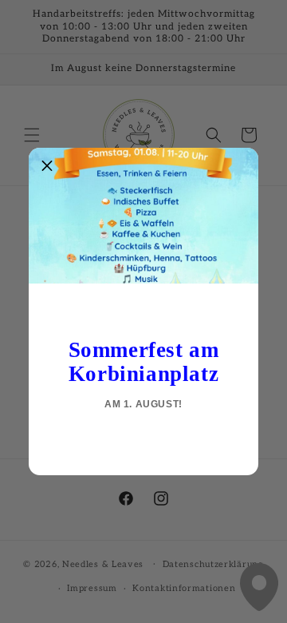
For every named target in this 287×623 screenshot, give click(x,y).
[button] (47, 166)
